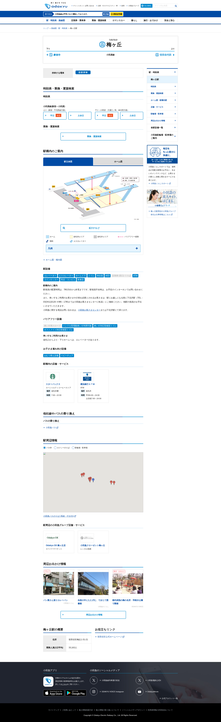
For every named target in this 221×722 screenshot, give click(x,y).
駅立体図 (68, 161)
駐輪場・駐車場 (157, 114)
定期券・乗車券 (78, 20)
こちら (64, 684)
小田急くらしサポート (160, 183)
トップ (46, 28)
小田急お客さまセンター (89, 310)
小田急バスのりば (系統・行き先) (58, 516)
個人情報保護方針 (86, 710)
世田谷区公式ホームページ (109, 637)
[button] (114, 483)
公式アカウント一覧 (170, 698)
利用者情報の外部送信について (160, 710)
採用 (122, 6)
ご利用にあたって (69, 710)
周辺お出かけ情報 (94, 615)
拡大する (93, 228)
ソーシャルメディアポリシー (133, 710)
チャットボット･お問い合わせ (83, 6)
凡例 (50, 248)
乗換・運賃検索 (99, 20)
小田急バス (51, 427)
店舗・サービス (157, 107)
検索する (176, 6)
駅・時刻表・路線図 (55, 20)
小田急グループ (133, 6)
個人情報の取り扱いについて (107, 710)
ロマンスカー (119, 20)
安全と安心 (169, 20)
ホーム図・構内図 (54, 260)
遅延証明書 (117, 14)
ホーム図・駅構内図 (159, 100)
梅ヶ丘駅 (155, 79)
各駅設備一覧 (157, 127)
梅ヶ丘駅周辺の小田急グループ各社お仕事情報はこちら (163, 213)
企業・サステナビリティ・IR (108, 6)
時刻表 (153, 86)
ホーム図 (118, 161)
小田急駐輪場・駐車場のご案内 (162, 136)
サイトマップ (53, 710)
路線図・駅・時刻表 (59, 28)
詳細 (107, 14)
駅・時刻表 (154, 72)
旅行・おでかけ (151, 20)
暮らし (134, 20)
